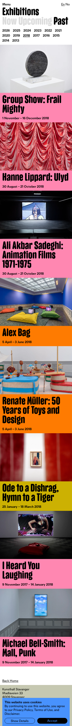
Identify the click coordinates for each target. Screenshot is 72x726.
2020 (6, 35)
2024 (27, 30)
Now (9, 21)
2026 (6, 30)
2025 (16, 30)
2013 (15, 40)
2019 (16, 35)
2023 (37, 30)
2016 (46, 35)
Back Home (10, 681)
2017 (36, 35)
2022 (48, 30)
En (63, 4)
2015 (56, 35)
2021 (58, 30)
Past (61, 21)
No (67, 4)
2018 (26, 35)
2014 (5, 40)
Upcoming (35, 21)
